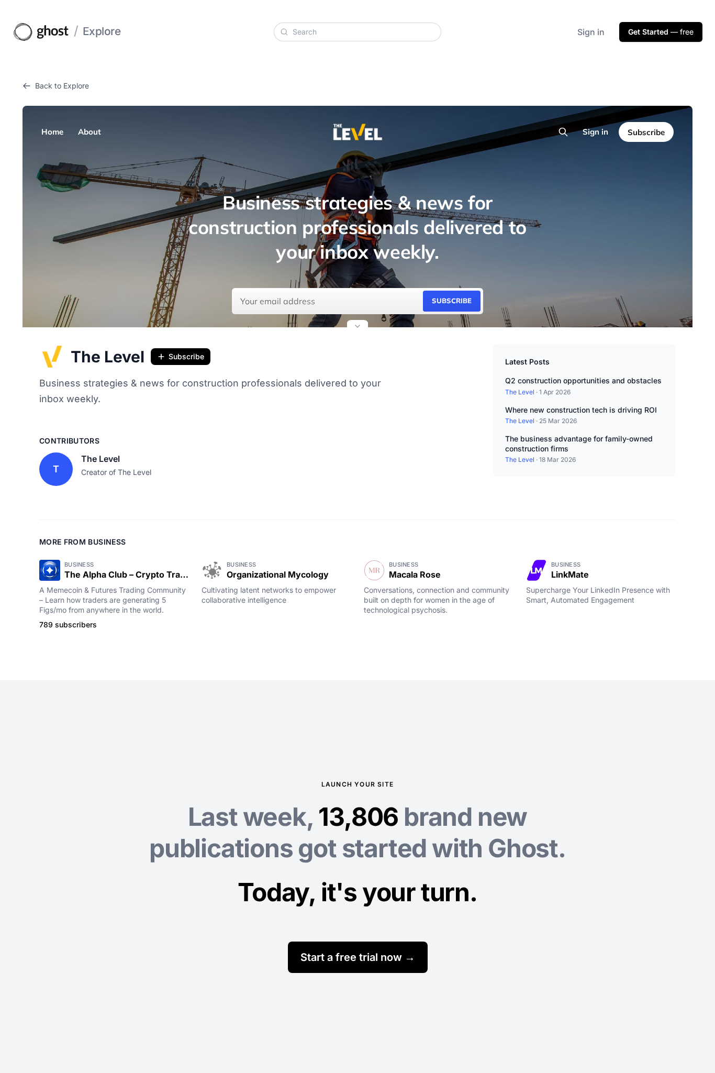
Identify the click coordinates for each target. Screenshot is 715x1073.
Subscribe (186, 356)
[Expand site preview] (357, 327)
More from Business (82, 541)
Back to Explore (62, 85)
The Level (107, 356)
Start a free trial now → (357, 957)
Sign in (591, 32)
